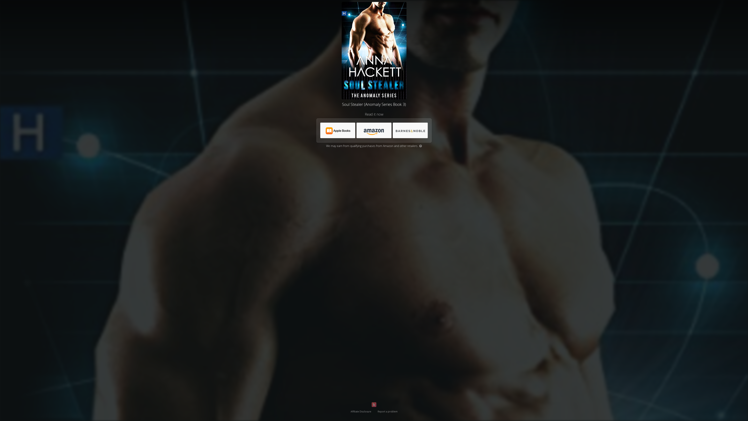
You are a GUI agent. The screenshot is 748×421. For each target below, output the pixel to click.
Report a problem (388, 411)
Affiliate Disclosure (361, 411)
